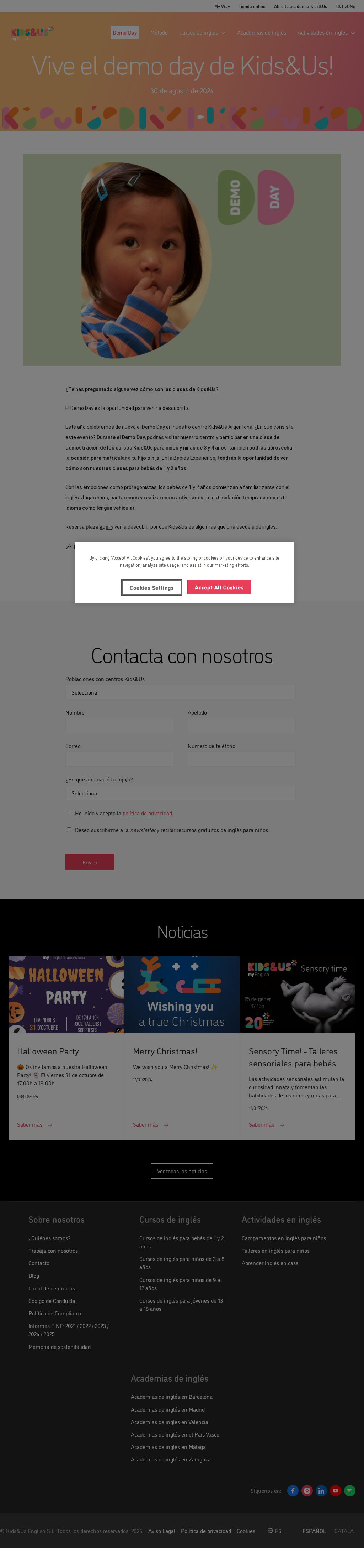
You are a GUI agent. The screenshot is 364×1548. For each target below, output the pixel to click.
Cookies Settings (152, 587)
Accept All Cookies (219, 587)
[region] (184, 572)
